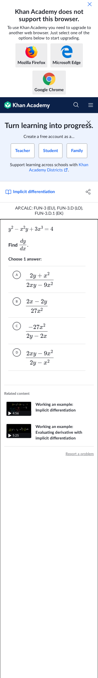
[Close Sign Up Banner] (88, 122)
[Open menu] (91, 105)
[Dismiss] (89, 4)
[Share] (88, 192)
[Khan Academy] (25, 105)
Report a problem (80, 454)
